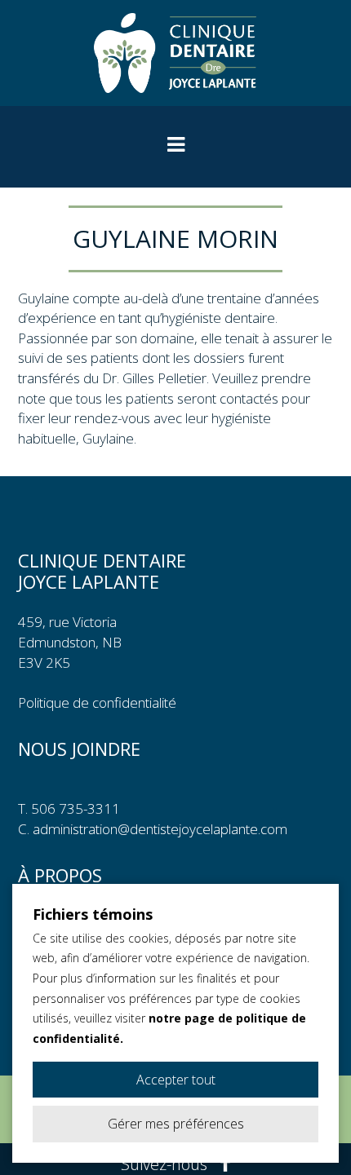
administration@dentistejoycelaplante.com (160, 828)
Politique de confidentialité (97, 702)
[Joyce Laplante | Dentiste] (175, 53)
